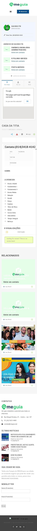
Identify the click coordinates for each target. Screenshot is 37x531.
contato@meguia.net (10, 424)
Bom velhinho (16, 455)
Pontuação (21, 232)
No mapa (7, 84)
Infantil (19, 129)
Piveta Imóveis (17, 67)
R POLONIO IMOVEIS (19, 58)
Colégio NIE (11, 344)
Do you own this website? (14, 101)
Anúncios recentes (19, 76)
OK (27, 101)
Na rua (18, 84)
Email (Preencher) (7, 497)
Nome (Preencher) (7, 488)
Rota (29, 84)
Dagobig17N (16, 26)
